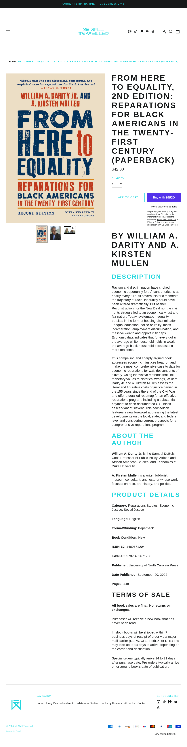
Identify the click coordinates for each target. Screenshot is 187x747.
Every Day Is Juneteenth (60, 703)
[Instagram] (129, 31)
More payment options (164, 206)
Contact (142, 703)
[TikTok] (135, 31)
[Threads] (152, 31)
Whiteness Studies (87, 703)
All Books (129, 703)
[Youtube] (147, 31)
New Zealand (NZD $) (165, 734)
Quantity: (118, 178)
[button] (171, 31)
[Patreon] (141, 31)
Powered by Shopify (14, 731)
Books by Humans (111, 703)
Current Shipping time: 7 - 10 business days (93, 4)
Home (12, 61)
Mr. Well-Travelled (24, 726)
